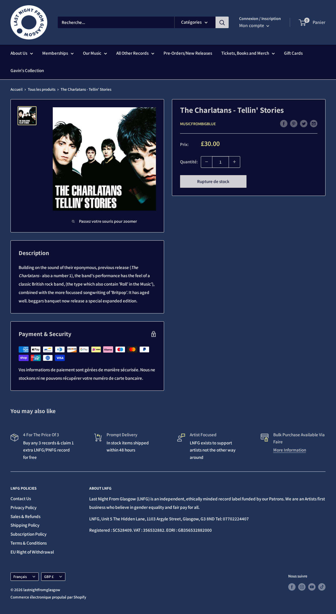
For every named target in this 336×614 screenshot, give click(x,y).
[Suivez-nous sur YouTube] (312, 587)
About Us (18, 53)
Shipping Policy (24, 525)
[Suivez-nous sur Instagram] (302, 587)
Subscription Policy (28, 534)
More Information (289, 450)
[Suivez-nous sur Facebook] (292, 587)
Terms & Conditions (28, 543)
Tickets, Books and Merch (245, 53)
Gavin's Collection (27, 70)
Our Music (92, 53)
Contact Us (20, 498)
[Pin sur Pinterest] (293, 123)
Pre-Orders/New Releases (188, 53)
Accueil (16, 89)
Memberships (55, 53)
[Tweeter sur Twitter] (303, 123)
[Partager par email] (313, 123)
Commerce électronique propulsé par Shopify (48, 597)
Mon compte (252, 25)
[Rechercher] (222, 22)
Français (20, 576)
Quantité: (189, 161)
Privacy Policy (23, 507)
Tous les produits (41, 89)
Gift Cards (293, 53)
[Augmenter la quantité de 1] (234, 161)
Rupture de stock (213, 181)
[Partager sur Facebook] (283, 123)
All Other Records (132, 53)
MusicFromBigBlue (198, 123)
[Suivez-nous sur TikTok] (322, 587)
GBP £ (49, 576)
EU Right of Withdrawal (32, 552)
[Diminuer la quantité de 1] (206, 161)
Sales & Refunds (25, 516)
